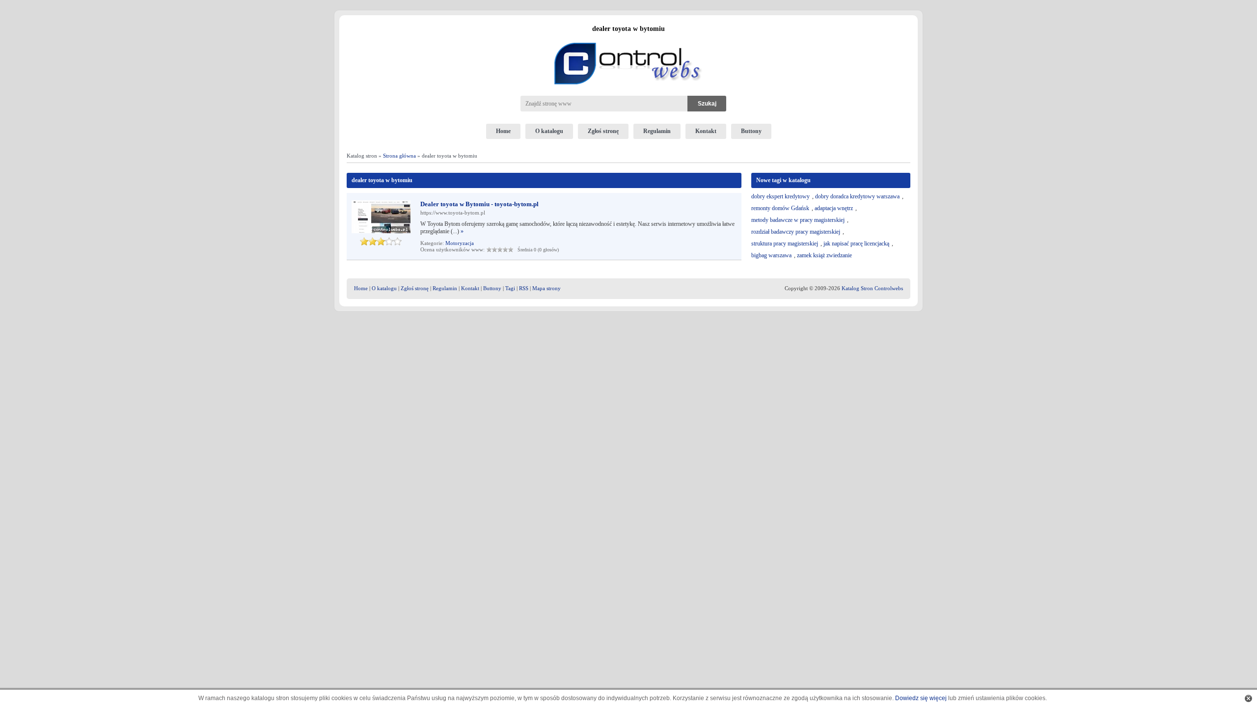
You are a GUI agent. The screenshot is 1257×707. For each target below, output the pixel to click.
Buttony (751, 131)
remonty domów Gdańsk (780, 208)
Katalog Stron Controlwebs (872, 288)
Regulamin (657, 131)
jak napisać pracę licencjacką (856, 243)
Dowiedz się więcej (921, 698)
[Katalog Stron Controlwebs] (628, 38)
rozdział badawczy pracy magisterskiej (795, 231)
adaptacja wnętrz (834, 208)
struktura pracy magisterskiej (784, 243)
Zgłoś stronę (603, 131)
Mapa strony (546, 288)
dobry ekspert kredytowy (780, 196)
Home (503, 131)
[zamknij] (1248, 698)
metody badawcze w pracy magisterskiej (798, 220)
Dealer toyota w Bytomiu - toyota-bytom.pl (479, 204)
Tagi (510, 288)
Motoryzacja (459, 243)
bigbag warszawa (771, 255)
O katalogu (549, 131)
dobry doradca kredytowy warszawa (857, 196)
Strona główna (399, 156)
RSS (523, 288)
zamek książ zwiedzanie (824, 255)
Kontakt (705, 131)
